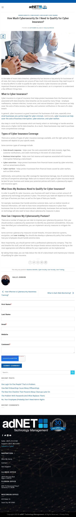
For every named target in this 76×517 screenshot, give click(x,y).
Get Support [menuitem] (6, 466)
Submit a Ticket (7, 446)
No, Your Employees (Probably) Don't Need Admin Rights (23, 399)
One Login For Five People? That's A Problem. (18, 384)
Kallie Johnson (49, 28)
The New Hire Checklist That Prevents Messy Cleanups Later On (25, 392)
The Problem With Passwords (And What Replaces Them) (23, 396)
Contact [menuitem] (4, 463)
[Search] (73, 372)
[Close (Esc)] (74, 4)
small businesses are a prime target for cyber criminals (22, 116)
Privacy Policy (64, 514)
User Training (53, 15)
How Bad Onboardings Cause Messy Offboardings (20, 388)
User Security (44, 15)
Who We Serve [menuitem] (6, 459)
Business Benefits (24, 15)
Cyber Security (34, 15)
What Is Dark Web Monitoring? (59, 293)
